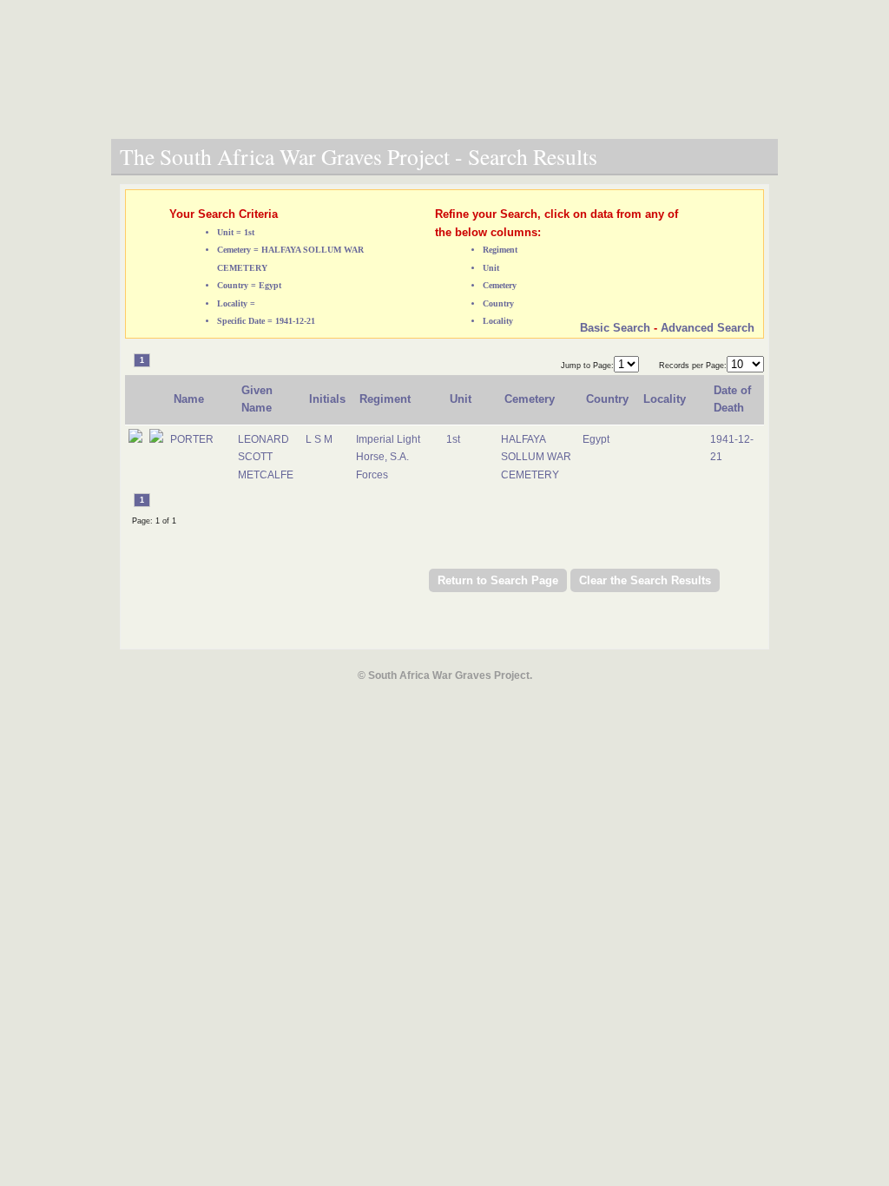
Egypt (596, 439)
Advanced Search (707, 327)
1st (453, 439)
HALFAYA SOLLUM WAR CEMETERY (536, 457)
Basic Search (615, 327)
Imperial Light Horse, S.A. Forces (388, 457)
